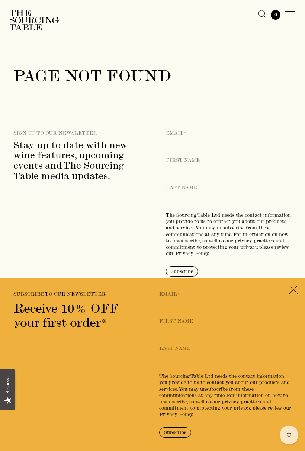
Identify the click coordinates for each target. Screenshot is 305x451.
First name (183, 160)
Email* (176, 133)
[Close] (293, 290)
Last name (181, 187)
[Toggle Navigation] (290, 14)
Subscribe (182, 271)
